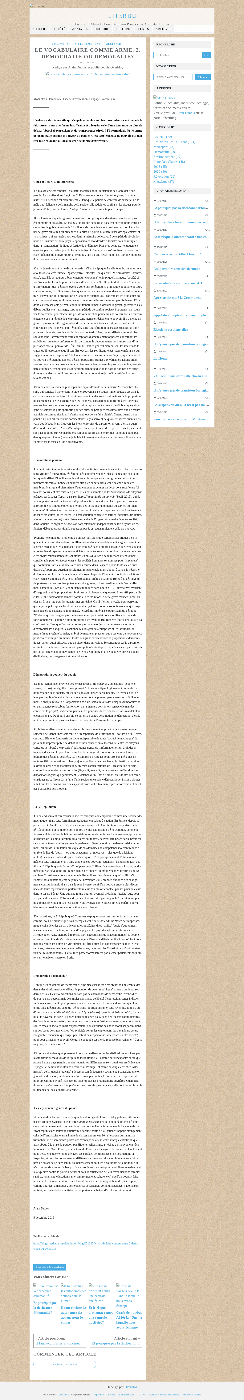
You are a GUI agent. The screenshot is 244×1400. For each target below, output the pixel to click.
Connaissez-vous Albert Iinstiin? (177, 254)
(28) (164, 176)
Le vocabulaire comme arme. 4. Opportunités (187, 283)
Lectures (124, 29)
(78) (163, 147)
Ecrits (143, 29)
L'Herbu (122, 15)
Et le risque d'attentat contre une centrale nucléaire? (192, 237)
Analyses (80, 29)
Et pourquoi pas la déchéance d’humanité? (185, 208)
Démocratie (94, 44)
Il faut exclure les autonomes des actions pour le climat (193, 222)
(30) (160, 171)
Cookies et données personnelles (164, 1394)
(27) (163, 181)
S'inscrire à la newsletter (49, 1267)
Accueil (39, 29)
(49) (164, 152)
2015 (55, 44)
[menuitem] (39, 29)
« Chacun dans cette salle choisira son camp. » (187, 376)
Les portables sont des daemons (176, 269)
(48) (169, 162)
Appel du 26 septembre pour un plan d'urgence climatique (196, 315)
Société (59, 29)
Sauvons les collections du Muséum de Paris (185, 419)
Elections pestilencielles (170, 329)
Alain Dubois (185, 113)
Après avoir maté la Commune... (177, 297)
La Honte (160, 358)
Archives (163, 29)
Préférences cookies (192, 1394)
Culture (102, 29)
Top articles (99, 1394)
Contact (111, 1394)
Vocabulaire (71, 44)
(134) (174, 142)
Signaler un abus (127, 1394)
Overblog (130, 1387)
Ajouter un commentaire (64, 1364)
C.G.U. (142, 1394)
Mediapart (114, 44)
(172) (162, 137)
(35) (160, 166)
